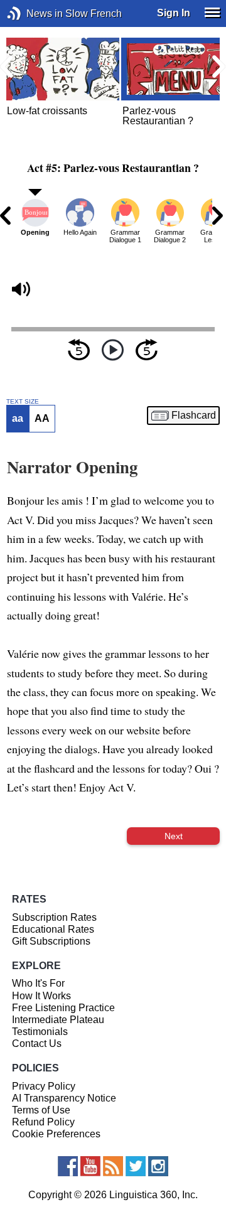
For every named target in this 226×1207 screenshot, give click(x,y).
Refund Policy (43, 1122)
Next (173, 836)
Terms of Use (41, 1110)
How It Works (41, 995)
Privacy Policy (43, 1086)
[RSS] (113, 1166)
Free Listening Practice (63, 1007)
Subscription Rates (54, 917)
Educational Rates (53, 929)
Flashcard (193, 415)
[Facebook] (68, 1166)
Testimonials (40, 1031)
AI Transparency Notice (64, 1098)
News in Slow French (33, 13)
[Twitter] (136, 1166)
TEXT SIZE (22, 402)
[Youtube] (90, 1166)
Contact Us (37, 1043)
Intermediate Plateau (58, 1019)
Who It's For (38, 983)
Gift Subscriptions (51, 941)
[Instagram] (158, 1166)
